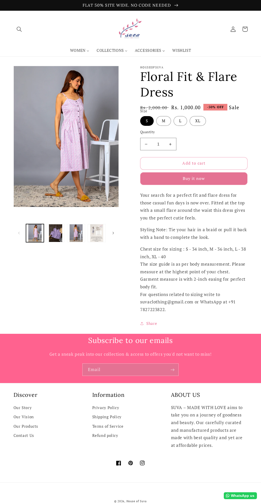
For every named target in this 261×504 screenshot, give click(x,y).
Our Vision (24, 416)
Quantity (147, 132)
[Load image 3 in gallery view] (76, 233)
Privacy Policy (105, 407)
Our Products (26, 426)
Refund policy (105, 435)
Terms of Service (108, 426)
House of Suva (136, 501)
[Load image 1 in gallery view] (35, 233)
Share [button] (151, 323)
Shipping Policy (107, 416)
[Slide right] (113, 233)
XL (197, 120)
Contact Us (24, 435)
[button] (19, 29)
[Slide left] (19, 233)
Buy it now (194, 178)
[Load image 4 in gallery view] (97, 233)
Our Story (23, 407)
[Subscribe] (172, 369)
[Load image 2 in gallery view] (55, 233)
